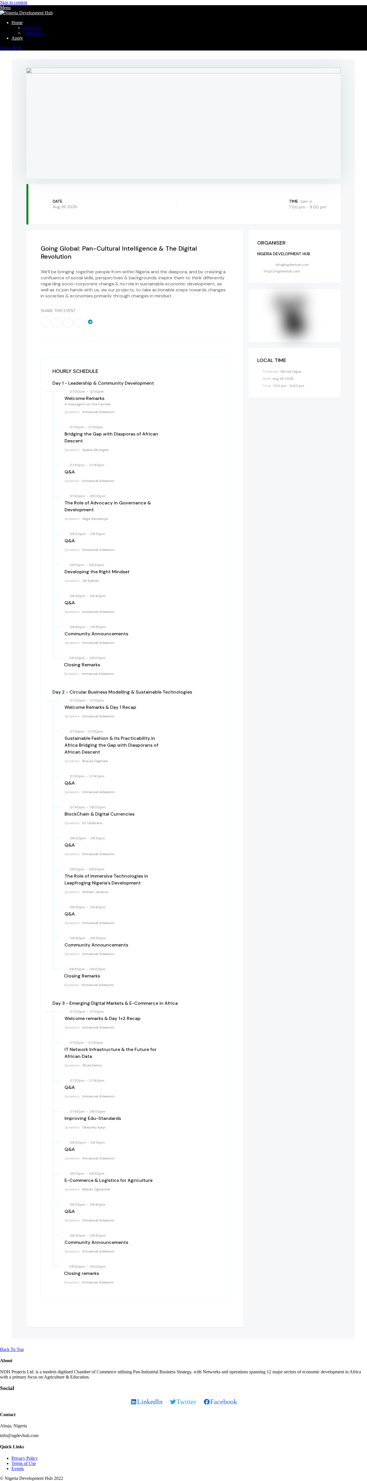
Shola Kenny (92, 1065)
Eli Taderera (92, 823)
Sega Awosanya (95, 518)
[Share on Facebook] (45, 323)
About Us (32, 27)
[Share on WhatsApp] (79, 323)
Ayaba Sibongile (95, 450)
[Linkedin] (68, 323)
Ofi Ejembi (90, 580)
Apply (17, 38)
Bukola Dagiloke (95, 761)
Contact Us (33, 32)
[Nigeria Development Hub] (26, 12)
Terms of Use (23, 1463)
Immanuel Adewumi (98, 412)
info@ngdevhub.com (292, 264)
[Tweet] (57, 323)
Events (17, 1468)
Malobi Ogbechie (96, 1189)
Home (17, 22)
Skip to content (13, 2)
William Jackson (95, 892)
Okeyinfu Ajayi (94, 1127)
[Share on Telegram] (90, 323)
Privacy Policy (24, 1458)
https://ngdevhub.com (282, 271)
